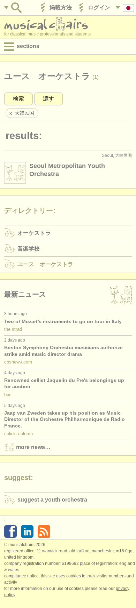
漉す (48, 99)
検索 (18, 99)
